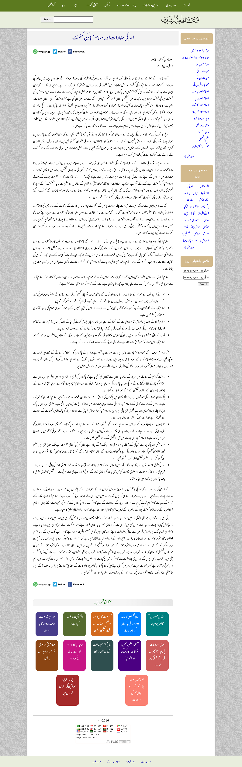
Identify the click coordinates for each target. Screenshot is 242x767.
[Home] (180, 24)
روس (206, 220)
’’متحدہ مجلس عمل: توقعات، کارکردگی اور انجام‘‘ (129, 652)
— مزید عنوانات (190, 157)
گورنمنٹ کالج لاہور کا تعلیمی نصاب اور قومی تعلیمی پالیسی (102, 624)
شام (186, 227)
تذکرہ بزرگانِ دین (200, 146)
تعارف (186, 5)
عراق (206, 234)
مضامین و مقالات (151, 5)
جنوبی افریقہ (203, 214)
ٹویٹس (107, 5)
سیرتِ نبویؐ (203, 71)
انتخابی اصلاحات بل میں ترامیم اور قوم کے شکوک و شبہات (157, 655)
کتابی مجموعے (91, 5)
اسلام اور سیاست (200, 92)
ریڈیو (64, 5)
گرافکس (51, 5)
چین (186, 214)
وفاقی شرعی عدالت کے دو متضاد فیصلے (102, 648)
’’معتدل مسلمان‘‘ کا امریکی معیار (157, 620)
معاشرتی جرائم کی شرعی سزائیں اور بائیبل (47, 652)
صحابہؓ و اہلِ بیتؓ (201, 85)
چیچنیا (193, 214)
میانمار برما (188, 241)
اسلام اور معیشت (200, 105)
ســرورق (146, 761)
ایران (196, 193)
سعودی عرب (192, 220)
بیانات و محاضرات (126, 5)
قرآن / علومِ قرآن (200, 51)
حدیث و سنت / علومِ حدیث (195, 58)
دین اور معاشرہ (201, 119)
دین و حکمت (203, 132)
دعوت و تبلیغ (202, 126)
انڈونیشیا (205, 193)
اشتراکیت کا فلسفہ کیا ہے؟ (74, 620)
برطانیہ (187, 193)
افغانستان (204, 186)
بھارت (190, 200)
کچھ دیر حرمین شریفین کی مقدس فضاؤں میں (67, 687)
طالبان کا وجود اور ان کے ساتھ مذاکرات (74, 652)
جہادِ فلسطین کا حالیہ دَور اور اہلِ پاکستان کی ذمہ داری (130, 624)
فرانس (196, 234)
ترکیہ (185, 207)
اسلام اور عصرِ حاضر (199, 112)
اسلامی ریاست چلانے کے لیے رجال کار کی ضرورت (137, 690)
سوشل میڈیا (113, 761)
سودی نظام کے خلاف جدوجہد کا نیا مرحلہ (47, 624)
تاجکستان (194, 207)
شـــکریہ (96, 761)
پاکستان (205, 207)
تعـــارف (130, 761)
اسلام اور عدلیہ (202, 98)
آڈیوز (76, 5)
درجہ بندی (171, 5)
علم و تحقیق (204, 139)
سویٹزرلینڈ (195, 227)
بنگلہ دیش (204, 200)
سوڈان (205, 227)
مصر (196, 241)
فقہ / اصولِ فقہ (202, 65)
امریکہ (190, 186)
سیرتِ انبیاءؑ (203, 78)
